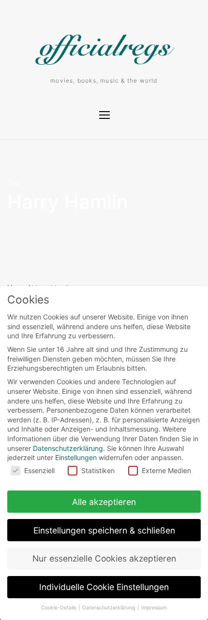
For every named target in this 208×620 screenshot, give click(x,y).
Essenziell (39, 470)
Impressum (154, 608)
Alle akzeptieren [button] (104, 502)
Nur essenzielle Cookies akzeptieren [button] (104, 558)
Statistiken (98, 470)
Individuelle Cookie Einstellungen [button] (104, 587)
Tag (13, 182)
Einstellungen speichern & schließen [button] (104, 530)
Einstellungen (76, 457)
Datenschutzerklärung (68, 448)
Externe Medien (166, 470)
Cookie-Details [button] (59, 608)
